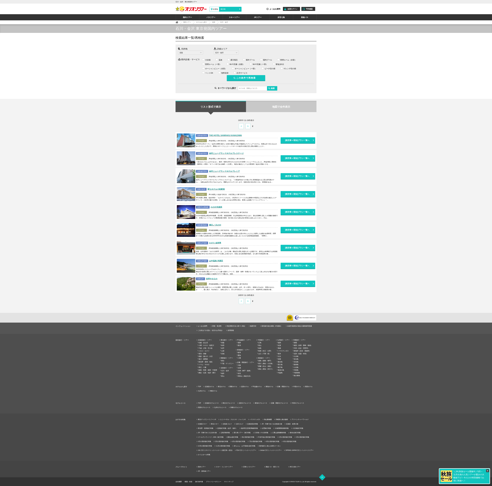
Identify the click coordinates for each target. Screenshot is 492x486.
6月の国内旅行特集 (238, 441)
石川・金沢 (225, 371)
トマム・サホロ (204, 364)
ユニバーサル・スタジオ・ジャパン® (233, 419)
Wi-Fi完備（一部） (260, 64)
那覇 (295, 343)
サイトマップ (228, 482)
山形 (222, 351)
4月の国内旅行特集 (204, 441)
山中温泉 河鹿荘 (216, 261)
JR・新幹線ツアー (204, 471)
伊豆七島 (281, 17)
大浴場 (208, 60)
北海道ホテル (209, 386)
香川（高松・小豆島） (266, 363)
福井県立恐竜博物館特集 (249, 428)
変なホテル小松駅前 (216, 189)
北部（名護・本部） (301, 354)
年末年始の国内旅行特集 (266, 437)
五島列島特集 (225, 433)
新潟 (239, 345)
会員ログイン (293, 9)
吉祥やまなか (212, 279)
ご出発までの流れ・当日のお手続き (210, 330)
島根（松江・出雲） (265, 351)
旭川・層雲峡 (203, 359)
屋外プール (250, 60)
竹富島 (296, 370)
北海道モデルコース (212, 403)
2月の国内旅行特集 (285, 437)
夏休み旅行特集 (232, 437)
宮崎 (279, 359)
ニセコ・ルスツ (204, 351)
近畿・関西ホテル (283, 386)
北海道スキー (202, 424)
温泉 (220, 60)
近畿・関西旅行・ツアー (245, 362)
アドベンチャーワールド (300, 419)
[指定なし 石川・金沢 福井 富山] (226, 52)
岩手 (222, 348)
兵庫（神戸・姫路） (245, 371)
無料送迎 (224, 73)
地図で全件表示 (281, 106)
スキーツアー (234, 17)
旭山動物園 (268, 419)
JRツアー (258, 17)
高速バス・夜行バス (272, 467)
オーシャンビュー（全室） (216, 69)
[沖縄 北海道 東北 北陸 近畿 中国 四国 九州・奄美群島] (190, 52)
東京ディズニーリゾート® (207, 419)
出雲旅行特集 (266, 428)
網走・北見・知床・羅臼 (207, 373)
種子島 (280, 367)
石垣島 (296, 362)
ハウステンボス (283, 351)
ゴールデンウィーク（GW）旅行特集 (211, 437)
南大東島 (297, 375)
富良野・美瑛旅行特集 (205, 428)
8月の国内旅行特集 (272, 441)
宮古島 (296, 359)
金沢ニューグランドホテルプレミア (224, 171)
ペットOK (209, 73)
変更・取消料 (217, 326)
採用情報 (231, 330)
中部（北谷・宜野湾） (301, 348)
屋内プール (267, 60)
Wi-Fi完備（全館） (236, 64)
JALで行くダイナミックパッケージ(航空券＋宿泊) (215, 450)
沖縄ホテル (213, 391)
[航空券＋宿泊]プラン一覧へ (297, 140)
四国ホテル (308, 386)
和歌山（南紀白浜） (245, 376)
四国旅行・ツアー (264, 358)
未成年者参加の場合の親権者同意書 (299, 326)
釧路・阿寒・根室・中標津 (208, 370)
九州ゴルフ (239, 424)
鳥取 (259, 348)
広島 (259, 343)
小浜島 (296, 367)
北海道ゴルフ (227, 424)
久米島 (296, 356)
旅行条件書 (199, 482)
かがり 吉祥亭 (215, 243)
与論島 (280, 373)
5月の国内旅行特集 (221, 441)
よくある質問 (275, 9)
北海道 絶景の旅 (292, 424)
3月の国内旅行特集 (302, 437)
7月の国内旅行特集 (255, 441)
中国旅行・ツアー (264, 340)
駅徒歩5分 (280, 64)
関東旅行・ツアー (227, 358)
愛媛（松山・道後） (265, 366)
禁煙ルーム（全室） (288, 60)
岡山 (259, 345)
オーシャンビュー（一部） (245, 69)
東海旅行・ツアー (243, 350)
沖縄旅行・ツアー (299, 340)
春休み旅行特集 (295, 433)
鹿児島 (280, 362)
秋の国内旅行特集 (248, 437)
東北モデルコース (229, 403)
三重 (239, 358)
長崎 (279, 348)
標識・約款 (188, 482)
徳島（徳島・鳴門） (265, 361)
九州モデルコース (220, 407)
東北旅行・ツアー (227, 340)
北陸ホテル (245, 386)
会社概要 (179, 482)
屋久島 (280, 364)
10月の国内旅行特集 (205, 446)
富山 (222, 376)
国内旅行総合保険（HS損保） (272, 326)
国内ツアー (187, 17)
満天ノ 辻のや (215, 225)
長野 (239, 343)
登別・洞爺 (202, 354)
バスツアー (210, 17)
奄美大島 (281, 370)
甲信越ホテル (257, 386)
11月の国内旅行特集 (223, 446)
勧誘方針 (253, 326)
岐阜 (239, 352)
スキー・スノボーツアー (224, 467)
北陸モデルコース (245, 403)
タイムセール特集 (204, 455)
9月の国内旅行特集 (289, 441)
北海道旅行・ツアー (205, 340)
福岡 (279, 343)
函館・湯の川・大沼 (205, 356)
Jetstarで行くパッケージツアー (271, 450)
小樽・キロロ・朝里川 (206, 345)
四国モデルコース (204, 407)
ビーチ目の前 (270, 69)
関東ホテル (233, 386)
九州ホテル (202, 391)
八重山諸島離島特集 (279, 433)
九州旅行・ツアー (283, 340)
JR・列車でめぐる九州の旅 (207, 433)
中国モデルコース (298, 403)
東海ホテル (269, 386)
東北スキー (215, 424)
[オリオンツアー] (177, 22)
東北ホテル (222, 386)
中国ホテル (297, 386)
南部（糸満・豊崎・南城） (303, 345)
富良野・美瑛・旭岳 (205, 362)
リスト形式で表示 (211, 106)
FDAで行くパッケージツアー (246, 450)
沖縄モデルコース (236, 407)
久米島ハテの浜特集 (261, 433)
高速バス (304, 17)
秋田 (222, 345)
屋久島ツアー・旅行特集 (242, 433)
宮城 (222, 354)
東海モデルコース (261, 403)
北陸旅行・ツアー (227, 368)
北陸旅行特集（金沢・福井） (227, 428)
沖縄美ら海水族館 (282, 419)
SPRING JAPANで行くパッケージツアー (299, 450)
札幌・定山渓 (203, 343)
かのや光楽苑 (216, 207)
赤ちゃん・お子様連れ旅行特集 (244, 446)
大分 (279, 356)
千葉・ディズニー (227, 363)
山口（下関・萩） (264, 354)
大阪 (239, 365)
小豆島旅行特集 (298, 428)
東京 (222, 361)
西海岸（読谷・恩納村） (302, 351)
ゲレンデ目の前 (290, 69)
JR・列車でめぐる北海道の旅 (272, 424)
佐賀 (279, 345)
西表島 (296, 364)
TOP (199, 386)
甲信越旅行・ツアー (244, 340)
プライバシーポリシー (213, 482)
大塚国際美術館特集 (282, 428)
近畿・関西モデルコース (279, 403)
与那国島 (297, 373)
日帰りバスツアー (249, 467)
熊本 (279, 354)
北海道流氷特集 (252, 424)
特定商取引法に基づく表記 (236, 326)
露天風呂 (234, 60)
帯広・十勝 (202, 367)
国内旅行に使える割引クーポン (270, 446)
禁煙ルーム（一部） (213, 64)
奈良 (239, 373)
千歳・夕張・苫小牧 (205, 348)
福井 (222, 373)
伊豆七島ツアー (295, 467)
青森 (222, 343)
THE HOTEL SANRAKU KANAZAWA (225, 135)
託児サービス (242, 73)
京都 (239, 368)
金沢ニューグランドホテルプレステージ (226, 153)
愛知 (239, 355)
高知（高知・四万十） (266, 369)
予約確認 (309, 9)
